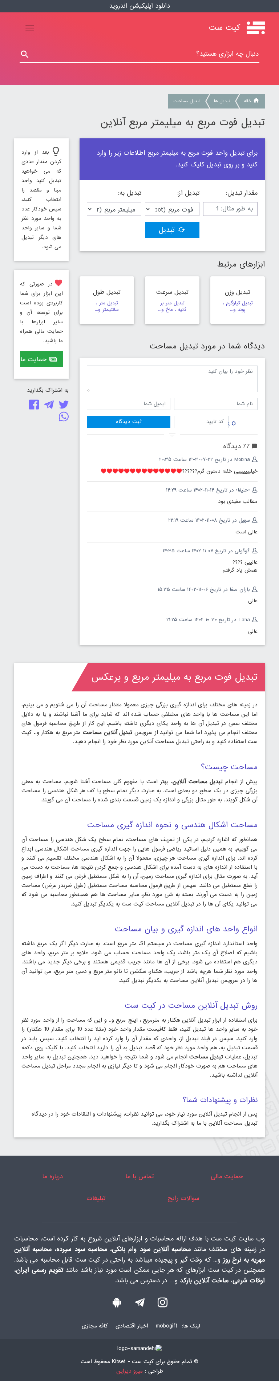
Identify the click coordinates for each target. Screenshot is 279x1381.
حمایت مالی (33, 359)
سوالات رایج (183, 1198)
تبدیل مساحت (186, 101)
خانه (247, 101)
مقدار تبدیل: (242, 193)
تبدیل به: (129, 193)
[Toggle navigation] (30, 28)
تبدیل (167, 230)
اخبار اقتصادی (132, 1326)
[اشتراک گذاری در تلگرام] (47, 406)
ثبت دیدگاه (128, 422)
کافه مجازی (95, 1326)
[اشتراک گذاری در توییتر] (62, 406)
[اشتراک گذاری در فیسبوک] (32, 406)
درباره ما (52, 1176)
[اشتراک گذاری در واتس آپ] (62, 418)
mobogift (166, 1326)
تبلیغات (95, 1198)
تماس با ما (139, 1176)
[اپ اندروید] (117, 1304)
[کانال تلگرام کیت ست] (139, 1304)
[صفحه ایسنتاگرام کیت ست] (162, 1304)
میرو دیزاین (129, 1371)
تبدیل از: (188, 193)
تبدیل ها (222, 101)
